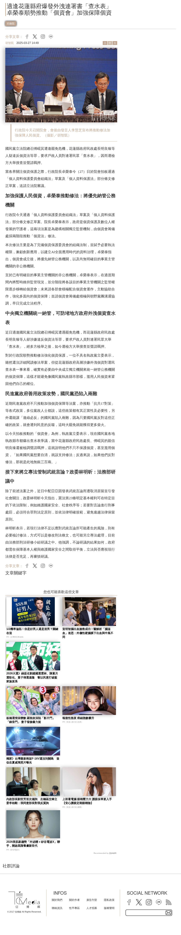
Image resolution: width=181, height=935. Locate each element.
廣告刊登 (91, 899)
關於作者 (74, 899)
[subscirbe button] (168, 913)
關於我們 (57, 899)
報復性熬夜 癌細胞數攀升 (78, 718)
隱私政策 (109, 899)
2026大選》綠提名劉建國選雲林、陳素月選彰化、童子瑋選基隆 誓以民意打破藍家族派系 (32, 677)
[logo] (24, 899)
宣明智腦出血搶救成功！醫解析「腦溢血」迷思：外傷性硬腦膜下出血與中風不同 (87, 632)
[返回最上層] (169, 923)
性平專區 (74, 908)
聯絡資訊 (57, 908)
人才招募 (91, 908)
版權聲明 (109, 908)
